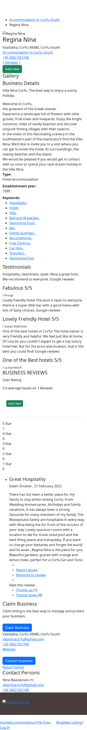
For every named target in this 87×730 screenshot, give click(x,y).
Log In (5, 727)
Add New (14, 403)
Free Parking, (20, 243)
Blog (59, 722)
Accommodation (23, 722)
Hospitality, (18, 203)
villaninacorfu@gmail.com (23, 639)
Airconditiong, (21, 238)
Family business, (22, 233)
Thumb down (27, 595)
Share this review (28, 580)
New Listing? (73, 722)
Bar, (12, 228)
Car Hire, (16, 248)
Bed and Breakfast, (24, 218)
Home (5, 722)
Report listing (13, 667)
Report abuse (27, 570)
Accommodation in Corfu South (34, 19)
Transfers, (17, 253)
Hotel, (14, 208)
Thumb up (24, 590)
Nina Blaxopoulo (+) (18, 680)
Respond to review (31, 575)
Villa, (13, 213)
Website (9, 649)
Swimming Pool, (22, 223)
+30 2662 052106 (16, 57)
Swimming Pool (21, 258)
